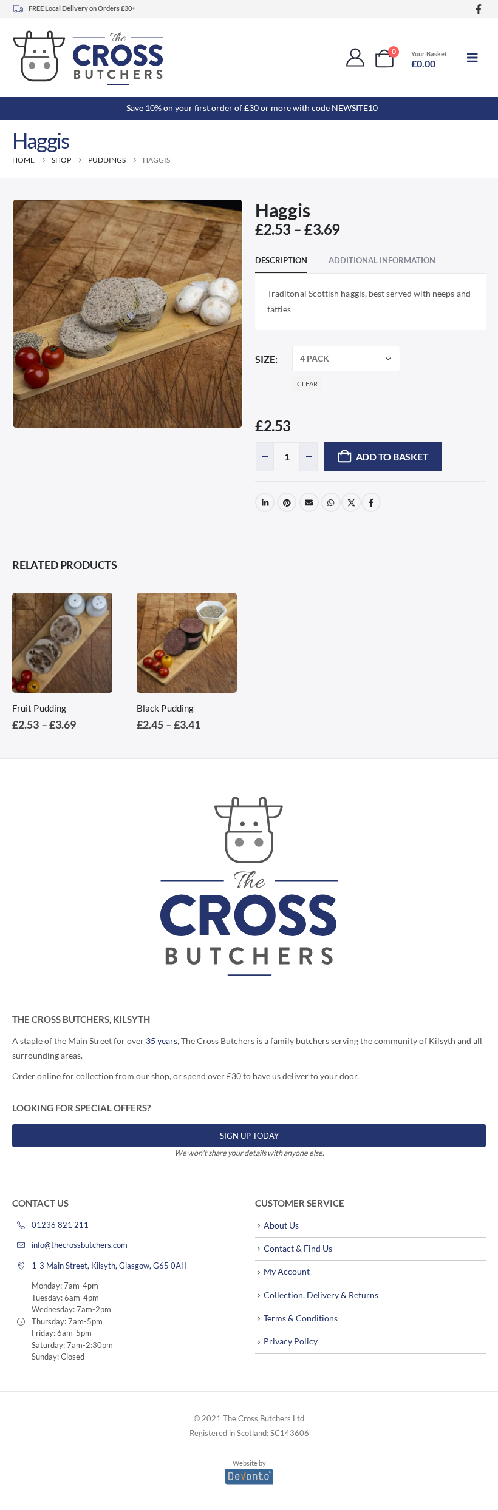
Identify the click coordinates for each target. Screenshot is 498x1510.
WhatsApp (331, 502)
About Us (281, 1225)
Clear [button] (307, 384)
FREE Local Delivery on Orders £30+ (82, 8)
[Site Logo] (88, 57)
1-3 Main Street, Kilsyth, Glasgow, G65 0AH (109, 1265)
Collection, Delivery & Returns (321, 1295)
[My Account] (355, 58)
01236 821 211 (60, 1225)
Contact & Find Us (298, 1248)
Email (309, 502)
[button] (472, 57)
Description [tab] (281, 260)
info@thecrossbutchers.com (80, 1245)
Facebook (371, 502)
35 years (161, 1041)
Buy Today (92, 613)
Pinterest (286, 502)
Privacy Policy (291, 1341)
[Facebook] (478, 9)
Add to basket (392, 456)
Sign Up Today (249, 1136)
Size (265, 359)
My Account (287, 1271)
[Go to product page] (62, 643)
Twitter (351, 502)
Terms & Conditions (301, 1318)
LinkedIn (265, 502)
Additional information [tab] (382, 260)
